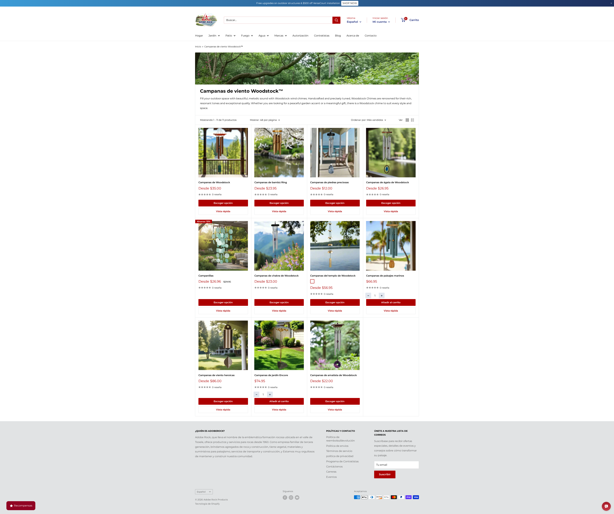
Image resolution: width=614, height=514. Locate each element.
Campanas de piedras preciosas (329, 182)
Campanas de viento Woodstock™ (223, 46)
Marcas (278, 35)
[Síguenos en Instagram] (291, 497)
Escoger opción (223, 203)
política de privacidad (339, 456)
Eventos (331, 476)
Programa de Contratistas (342, 461)
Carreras (331, 471)
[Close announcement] (611, 3)
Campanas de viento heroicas (216, 375)
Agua (262, 35)
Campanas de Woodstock (214, 182)
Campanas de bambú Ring (270, 182)
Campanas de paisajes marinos (385, 275)
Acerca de (352, 35)
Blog (338, 35)
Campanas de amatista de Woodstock (333, 375)
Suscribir (385, 474)
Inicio (198, 46)
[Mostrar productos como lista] (412, 120)
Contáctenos (334, 466)
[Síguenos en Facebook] (285, 497)
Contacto (371, 35)
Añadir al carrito (391, 302)
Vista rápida (223, 211)
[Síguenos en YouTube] (297, 497)
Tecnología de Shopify (207, 503)
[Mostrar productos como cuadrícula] (407, 120)
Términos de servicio (339, 451)
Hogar (199, 35)
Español (201, 491)
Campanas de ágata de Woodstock (387, 182)
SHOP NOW (349, 3)
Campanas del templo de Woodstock (333, 275)
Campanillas (205, 275)
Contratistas (321, 35)
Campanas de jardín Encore (271, 375)
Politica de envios (337, 445)
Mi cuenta (380, 21)
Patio (228, 35)
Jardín (212, 35)
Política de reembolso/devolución (340, 439)
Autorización (300, 35)
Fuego (245, 35)
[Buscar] (336, 20)
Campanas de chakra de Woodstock (276, 275)
